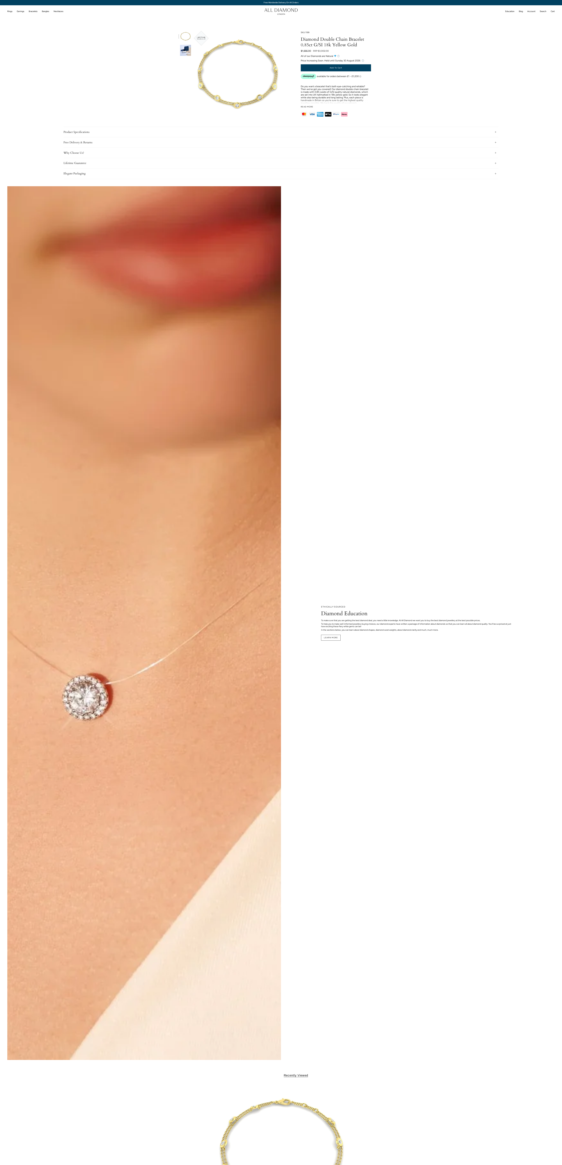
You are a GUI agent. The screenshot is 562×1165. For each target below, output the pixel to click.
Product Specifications (76, 132)
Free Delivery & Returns (78, 142)
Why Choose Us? (74, 153)
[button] (10, 11)
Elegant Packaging (75, 173)
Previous (194, 75)
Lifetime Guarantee (75, 163)
